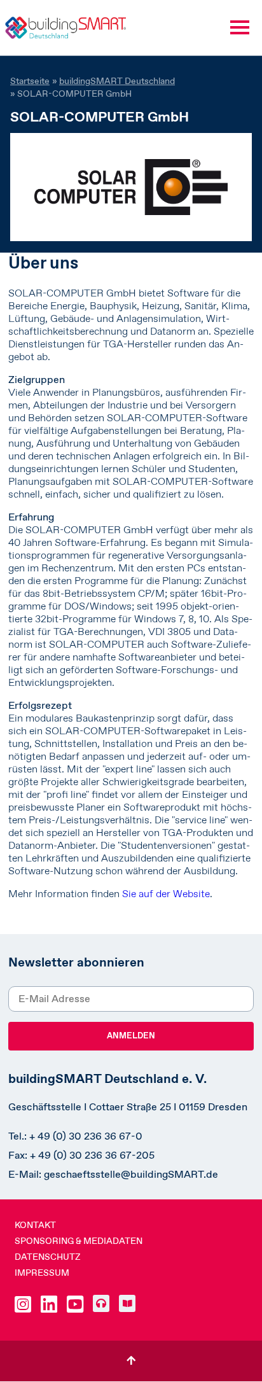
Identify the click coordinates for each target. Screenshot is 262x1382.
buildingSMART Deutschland (117, 81)
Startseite (30, 81)
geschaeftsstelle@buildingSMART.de (131, 1174)
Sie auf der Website (166, 893)
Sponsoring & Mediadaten (78, 1240)
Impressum (42, 1272)
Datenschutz (48, 1256)
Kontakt (35, 1225)
